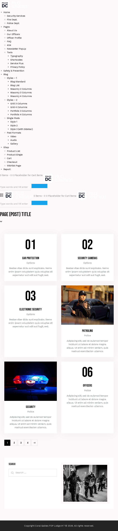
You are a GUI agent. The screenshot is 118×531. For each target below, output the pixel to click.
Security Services (16, 15)
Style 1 (13, 121)
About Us (12, 30)
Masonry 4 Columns (21, 96)
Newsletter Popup (16, 48)
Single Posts (13, 118)
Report (7, 169)
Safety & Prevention (13, 70)
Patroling (87, 331)
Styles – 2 (12, 100)
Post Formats (14, 132)
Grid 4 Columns (18, 107)
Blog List (14, 85)
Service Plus (16, 63)
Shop (6, 147)
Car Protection (30, 258)
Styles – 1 (12, 78)
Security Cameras (87, 258)
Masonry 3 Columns (21, 92)
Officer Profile (14, 37)
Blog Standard (17, 81)
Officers (87, 386)
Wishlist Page (14, 165)
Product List (13, 151)
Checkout (12, 162)
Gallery (14, 143)
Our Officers (13, 34)
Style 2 (14, 125)
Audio (13, 140)
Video (13, 136)
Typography (16, 56)
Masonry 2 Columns (21, 89)
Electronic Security (30, 309)
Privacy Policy (17, 67)
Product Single (15, 154)
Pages (6, 26)
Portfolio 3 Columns (21, 110)
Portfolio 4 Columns (21, 114)
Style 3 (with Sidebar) (21, 129)
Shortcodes (16, 59)
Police (87, 335)
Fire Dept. (12, 19)
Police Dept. (13, 23)
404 (9, 45)
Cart (9, 158)
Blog (5, 74)
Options (30, 262)
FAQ (9, 41)
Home (6, 12)
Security (30, 407)
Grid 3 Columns (18, 103)
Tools (9, 52)
